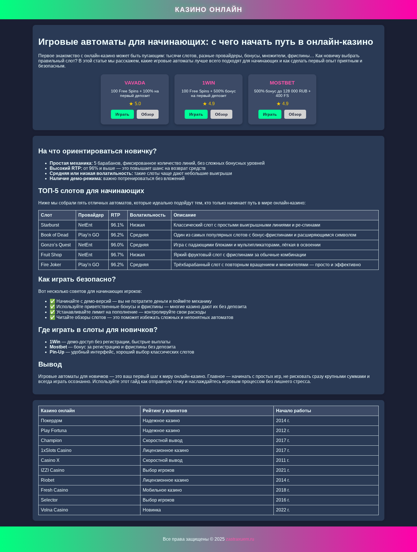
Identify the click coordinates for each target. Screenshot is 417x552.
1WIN (208, 83)
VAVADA (135, 83)
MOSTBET (282, 83)
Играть (122, 114)
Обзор (147, 114)
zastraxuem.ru (240, 539)
